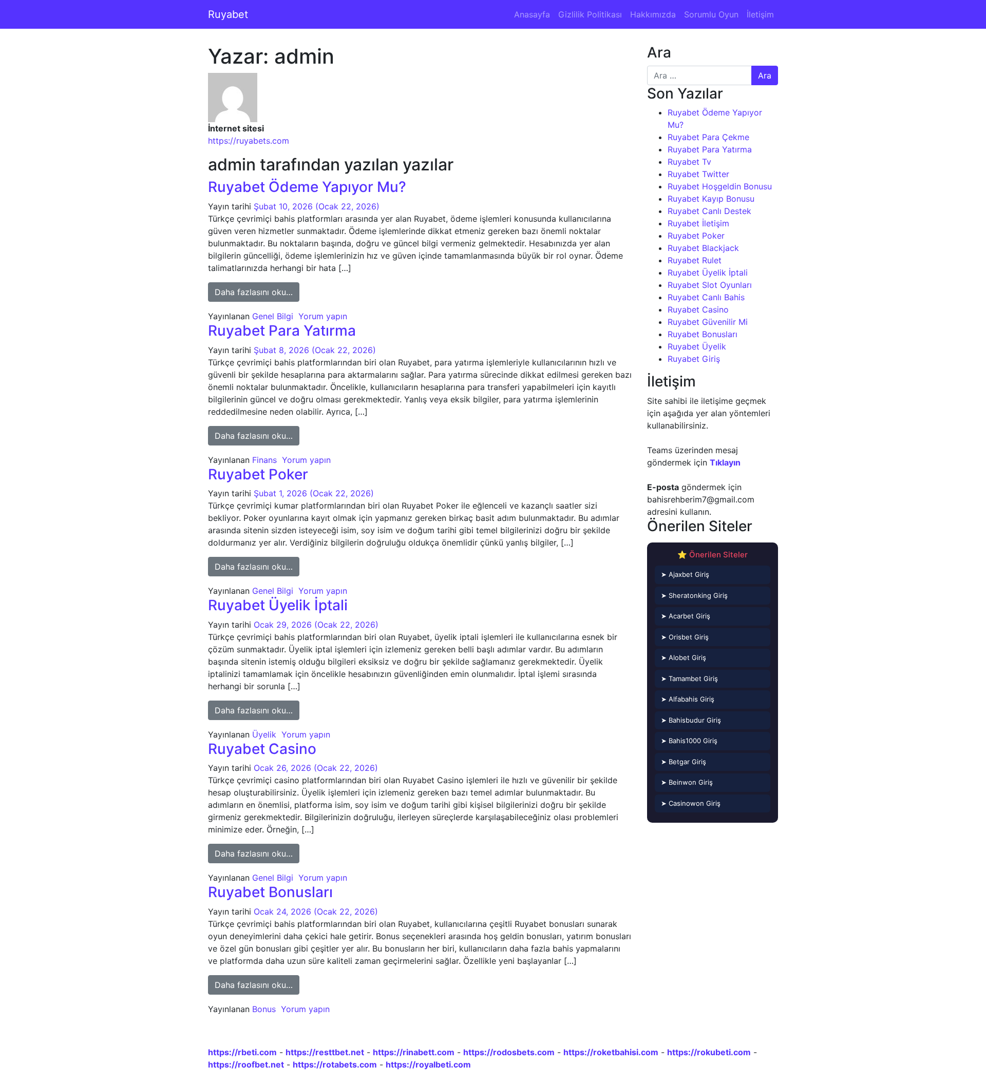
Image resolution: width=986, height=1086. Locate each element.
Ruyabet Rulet (695, 260)
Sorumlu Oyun (711, 14)
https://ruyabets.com (248, 140)
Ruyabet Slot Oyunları (710, 285)
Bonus (264, 1009)
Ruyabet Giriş (694, 359)
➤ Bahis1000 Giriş (689, 740)
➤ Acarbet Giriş (685, 616)
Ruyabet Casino (262, 749)
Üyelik (264, 734)
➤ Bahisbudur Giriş (691, 720)
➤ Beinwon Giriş (687, 782)
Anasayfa (532, 14)
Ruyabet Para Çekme (708, 137)
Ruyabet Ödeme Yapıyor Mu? (307, 187)
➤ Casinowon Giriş (690, 803)
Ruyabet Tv (689, 162)
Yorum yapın (322, 316)
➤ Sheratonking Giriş (694, 595)
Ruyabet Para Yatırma (282, 330)
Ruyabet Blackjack (703, 248)
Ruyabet (228, 14)
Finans (264, 460)
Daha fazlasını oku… (257, 291)
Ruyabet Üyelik (697, 346)
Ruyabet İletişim (698, 223)
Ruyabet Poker (258, 474)
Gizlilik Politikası (590, 14)
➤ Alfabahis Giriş (687, 699)
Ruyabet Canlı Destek (709, 211)
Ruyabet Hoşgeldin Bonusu (720, 186)
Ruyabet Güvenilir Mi (708, 322)
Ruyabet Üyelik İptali (278, 605)
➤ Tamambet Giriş (689, 678)
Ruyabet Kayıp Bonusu (711, 198)
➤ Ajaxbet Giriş (685, 574)
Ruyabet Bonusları (270, 892)
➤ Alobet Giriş (683, 657)
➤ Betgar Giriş (683, 762)
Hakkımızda (653, 14)
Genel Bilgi (272, 316)
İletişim (760, 14)
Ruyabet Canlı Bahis (706, 297)
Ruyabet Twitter (698, 174)
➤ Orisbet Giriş (685, 637)
